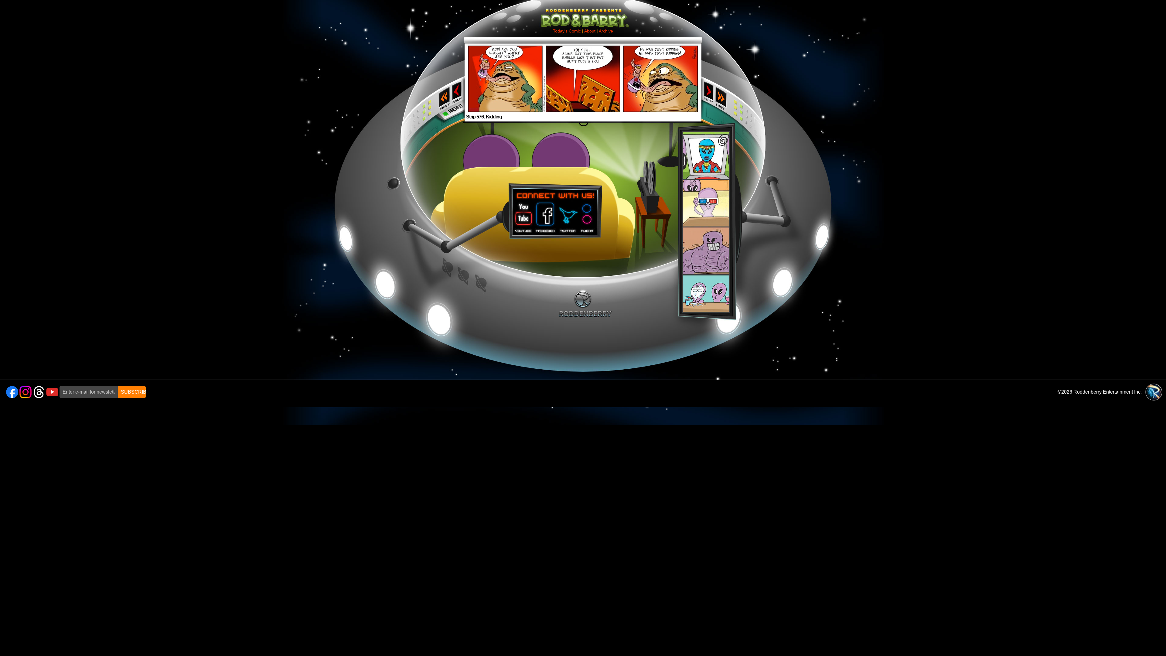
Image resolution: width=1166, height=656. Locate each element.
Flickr (587, 215)
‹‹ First (443, 96)
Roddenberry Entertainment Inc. (1107, 392)
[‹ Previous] (457, 74)
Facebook (544, 215)
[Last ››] (723, 76)
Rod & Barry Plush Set (706, 222)
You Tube (523, 215)
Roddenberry (585, 303)
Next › (708, 92)
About (589, 31)
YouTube (52, 392)
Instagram (25, 392)
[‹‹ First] (443, 76)
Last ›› (723, 96)
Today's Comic (567, 31)
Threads (39, 392)
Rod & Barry (583, 14)
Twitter (567, 215)
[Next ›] (708, 74)
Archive (606, 31)
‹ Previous (457, 92)
